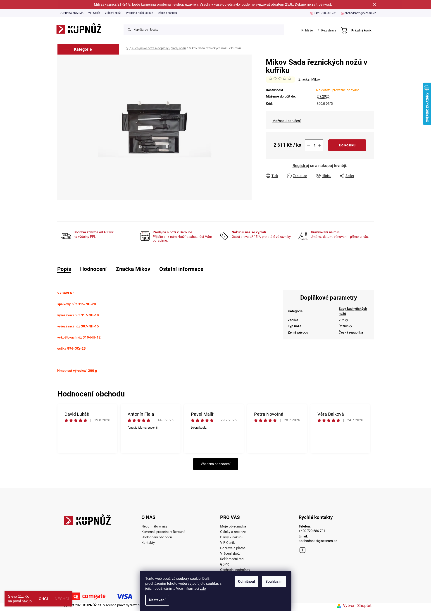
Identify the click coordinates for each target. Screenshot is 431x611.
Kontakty (148, 543)
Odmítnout (246, 581)
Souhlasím (274, 581)
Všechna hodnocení (216, 464)
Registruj (301, 165)
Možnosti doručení (286, 121)
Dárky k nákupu (167, 12)
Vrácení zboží (113, 12)
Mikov (316, 79)
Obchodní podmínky (235, 570)
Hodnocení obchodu (156, 537)
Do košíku (347, 145)
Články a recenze (233, 532)
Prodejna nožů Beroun (139, 12)
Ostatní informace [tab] (181, 269)
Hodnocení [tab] (93, 269)
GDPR (224, 564)
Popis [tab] (64, 269)
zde (203, 588)
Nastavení (157, 600)
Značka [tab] (133, 269)
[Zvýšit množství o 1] (319, 145)
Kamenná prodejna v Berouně (163, 532)
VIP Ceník (94, 12)
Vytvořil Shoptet (357, 605)
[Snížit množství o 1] (308, 145)
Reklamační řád (231, 559)
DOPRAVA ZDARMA (71, 12)
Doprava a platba (232, 548)
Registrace (328, 30)
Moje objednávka (233, 526)
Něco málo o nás (154, 526)
